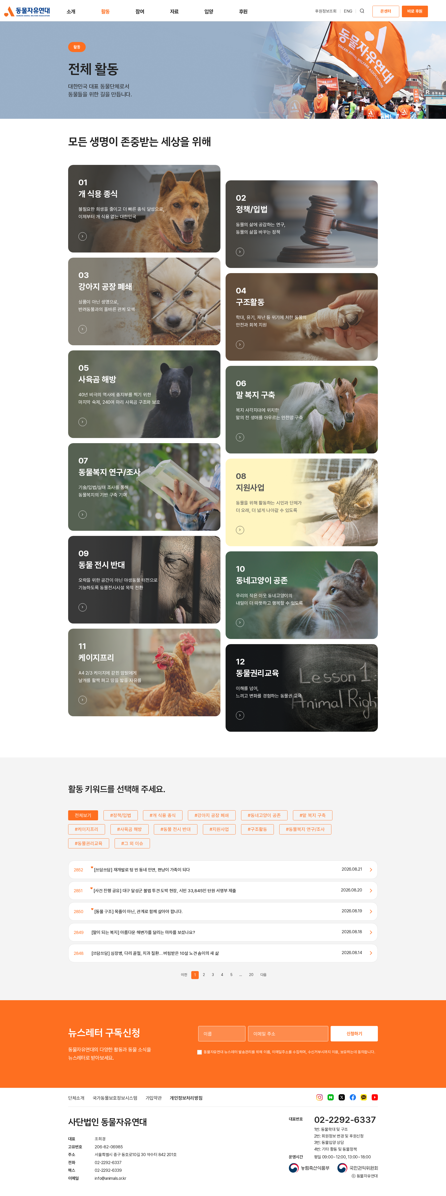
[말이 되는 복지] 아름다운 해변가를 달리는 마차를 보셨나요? (143, 932)
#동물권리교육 (88, 843)
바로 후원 (415, 11)
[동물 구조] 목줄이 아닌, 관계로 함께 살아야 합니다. (138, 911)
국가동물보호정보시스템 (115, 1098)
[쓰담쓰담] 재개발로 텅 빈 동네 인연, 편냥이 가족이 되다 (141, 869)
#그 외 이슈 (132, 843)
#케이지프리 (86, 829)
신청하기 (354, 1033)
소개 (71, 12)
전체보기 (83, 815)
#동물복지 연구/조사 (305, 829)
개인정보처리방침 (186, 1098)
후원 (243, 12)
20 (251, 975)
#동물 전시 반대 (176, 829)
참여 (140, 12)
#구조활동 (257, 829)
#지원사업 (219, 829)
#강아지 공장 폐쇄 (212, 815)
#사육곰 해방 (129, 829)
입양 (208, 12)
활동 (105, 12)
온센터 (385, 11)
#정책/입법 (120, 815)
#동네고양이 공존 (264, 815)
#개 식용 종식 (163, 815)
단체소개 (76, 1098)
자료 (174, 12)
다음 (263, 975)
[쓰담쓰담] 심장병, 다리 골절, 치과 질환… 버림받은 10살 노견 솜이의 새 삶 (155, 953)
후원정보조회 (326, 11)
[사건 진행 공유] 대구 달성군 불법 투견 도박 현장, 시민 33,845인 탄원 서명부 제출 (164, 890)
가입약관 (154, 1098)
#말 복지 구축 (313, 815)
